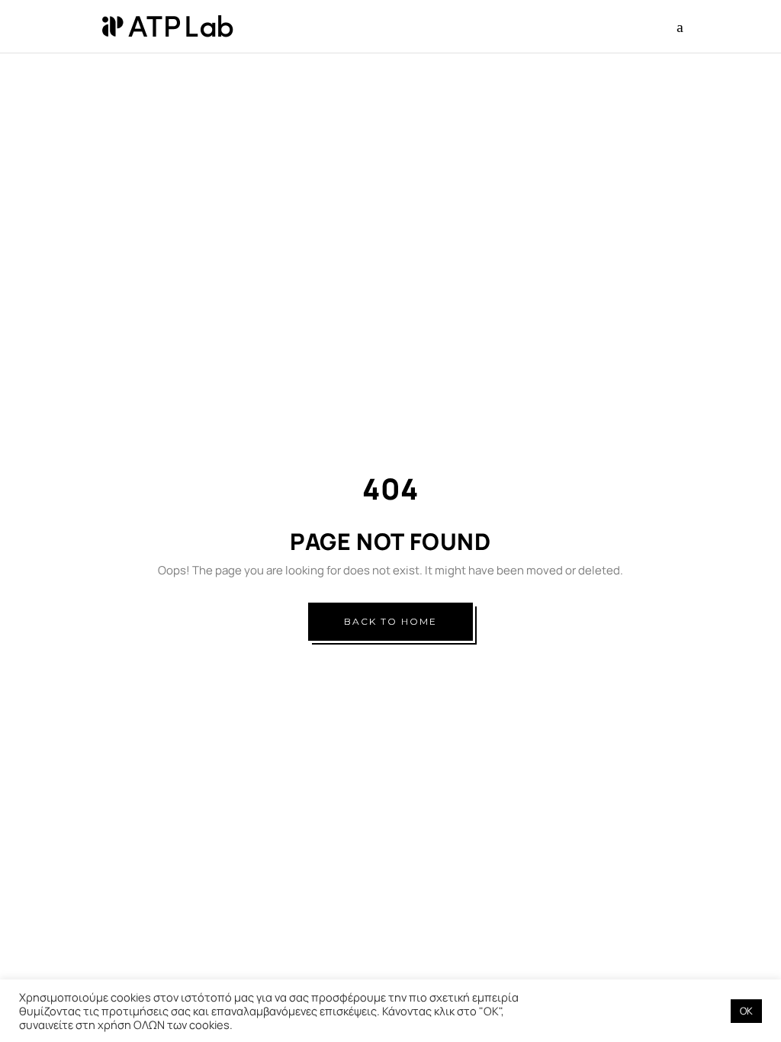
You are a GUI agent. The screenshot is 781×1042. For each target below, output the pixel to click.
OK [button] (746, 1011)
